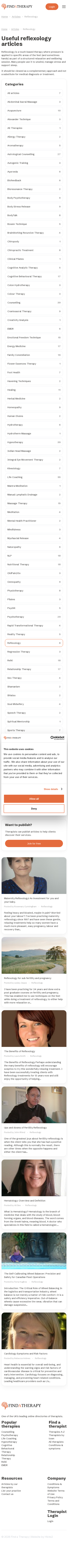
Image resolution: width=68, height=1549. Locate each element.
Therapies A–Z (57, 1431)
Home (4, 16)
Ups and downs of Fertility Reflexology (25, 1127)
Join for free (34, 843)
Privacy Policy (55, 1497)
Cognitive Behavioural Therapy (7, 1448)
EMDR (4, 1465)
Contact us (7, 1494)
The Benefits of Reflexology (19, 1051)
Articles (16, 16)
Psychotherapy (9, 1435)
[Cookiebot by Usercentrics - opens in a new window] (50, 738)
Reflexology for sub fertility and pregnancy (27, 978)
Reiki (4, 1461)
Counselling (7, 1431)
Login (52, 6)
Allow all (34, 798)
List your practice (11, 1490)
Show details (51, 789)
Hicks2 (49, 1536)
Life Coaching (8, 1438)
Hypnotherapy (9, 1441)
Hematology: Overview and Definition (24, 1200)
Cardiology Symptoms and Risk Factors (25, 1353)
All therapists (56, 1441)
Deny (34, 808)
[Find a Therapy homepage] (16, 6)
